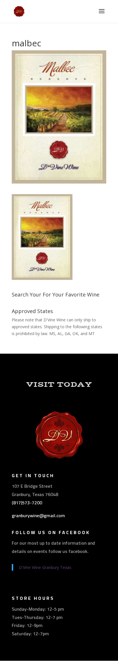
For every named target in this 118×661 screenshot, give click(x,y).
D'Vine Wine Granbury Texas (45, 567)
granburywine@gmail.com (38, 515)
